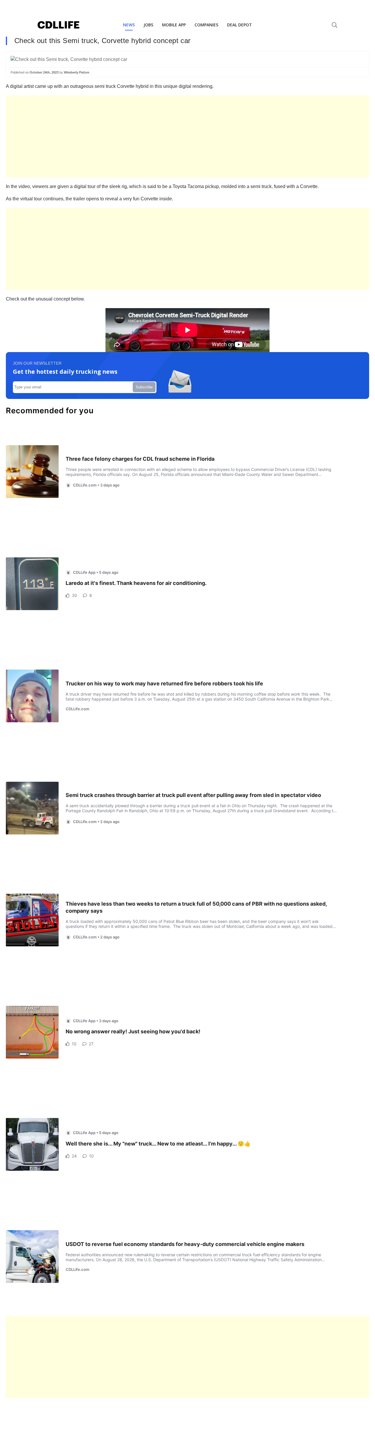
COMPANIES (206, 25)
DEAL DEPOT (239, 25)
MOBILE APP (174, 25)
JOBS (148, 25)
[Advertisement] (181, 136)
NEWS (129, 25)
